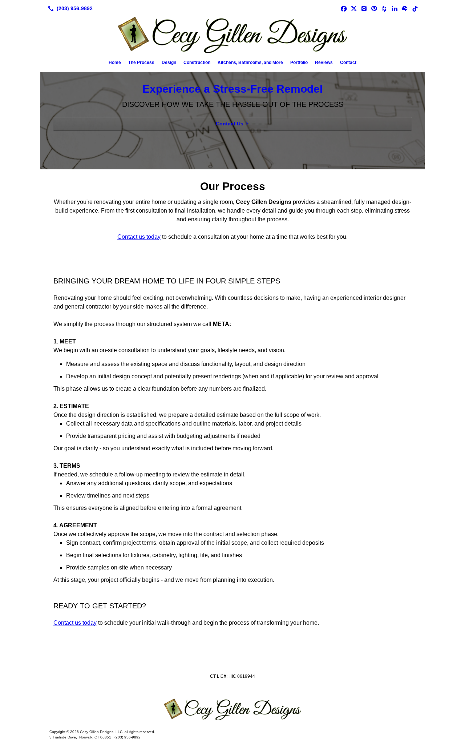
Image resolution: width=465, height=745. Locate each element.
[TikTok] (415, 8)
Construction (196, 62)
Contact (348, 62)
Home (115, 62)
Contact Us (229, 123)
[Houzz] (384, 8)
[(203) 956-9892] (69, 8)
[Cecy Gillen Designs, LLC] (232, 709)
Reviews (324, 62)
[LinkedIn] (394, 8)
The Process (141, 62)
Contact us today (139, 237)
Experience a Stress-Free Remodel (232, 89)
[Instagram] (364, 8)
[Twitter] (354, 8)
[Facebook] (344, 8)
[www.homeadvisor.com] (405, 8)
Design (169, 62)
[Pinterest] (374, 8)
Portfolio (299, 62)
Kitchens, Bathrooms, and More (250, 62)
